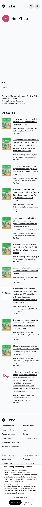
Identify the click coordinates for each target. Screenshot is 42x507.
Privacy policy (28, 459)
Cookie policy (28, 463)
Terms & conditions (31, 455)
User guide (6, 459)
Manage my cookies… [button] (21, 497)
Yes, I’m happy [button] (15, 502)
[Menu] (37, 6)
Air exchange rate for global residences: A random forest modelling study (25, 122)
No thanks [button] (28, 502)
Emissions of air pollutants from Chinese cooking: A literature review (26, 271)
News (25, 430)
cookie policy (19, 481)
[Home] (8, 6)
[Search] (31, 6)
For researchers (8, 426)
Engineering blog (30, 438)
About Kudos (28, 426)
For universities (8, 434)
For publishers (8, 430)
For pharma (7, 438)
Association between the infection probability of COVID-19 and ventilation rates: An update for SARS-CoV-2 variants (26, 195)
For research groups (10, 442)
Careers (26, 434)
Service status (8, 455)
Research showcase (10, 446)
